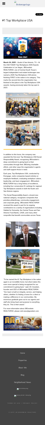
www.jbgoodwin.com (31, 311)
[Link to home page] (22, 3)
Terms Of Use (13, 403)
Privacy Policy (30, 403)
